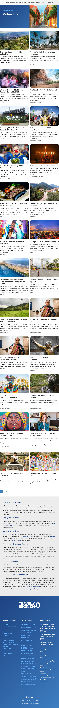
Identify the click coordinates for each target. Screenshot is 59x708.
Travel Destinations (9, 626)
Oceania (5, 638)
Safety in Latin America (33, 587)
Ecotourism (25, 643)
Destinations (23, 2)
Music (24, 661)
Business (24, 630)
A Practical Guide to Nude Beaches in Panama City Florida (47, 636)
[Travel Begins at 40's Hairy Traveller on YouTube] (32, 697)
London (25, 659)
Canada (23, 632)
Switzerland (32, 676)
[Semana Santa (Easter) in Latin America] (44, 346)
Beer (29, 627)
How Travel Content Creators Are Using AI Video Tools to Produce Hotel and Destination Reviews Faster (47, 646)
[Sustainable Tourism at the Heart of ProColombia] (44, 422)
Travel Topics (7, 651)
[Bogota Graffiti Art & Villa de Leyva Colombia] (14, 422)
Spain (34, 668)
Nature (30, 661)
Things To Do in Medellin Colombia (44, 242)
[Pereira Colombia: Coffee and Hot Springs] (44, 268)
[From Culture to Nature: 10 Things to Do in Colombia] (14, 308)
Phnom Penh (24, 663)
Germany (24, 650)
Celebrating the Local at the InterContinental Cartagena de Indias (12, 282)
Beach (24, 627)
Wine (34, 684)
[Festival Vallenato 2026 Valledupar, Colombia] (14, 346)
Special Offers (7, 648)
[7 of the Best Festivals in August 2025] (44, 78)
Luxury (32, 658)
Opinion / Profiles (8, 642)
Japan (26, 656)
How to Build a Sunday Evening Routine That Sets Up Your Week (48, 661)
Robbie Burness (4, 332)
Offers (49, 2)
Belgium (34, 627)
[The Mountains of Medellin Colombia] (14, 40)
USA (23, 682)
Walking (29, 682)
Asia (4, 631)
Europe (5, 629)
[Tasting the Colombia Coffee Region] (44, 384)
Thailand (24, 679)
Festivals (31, 2)
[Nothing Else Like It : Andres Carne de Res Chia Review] (14, 192)
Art (33, 625)
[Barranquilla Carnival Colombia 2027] (44, 462)
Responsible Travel (29, 666)
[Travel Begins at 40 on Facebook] (26, 697)
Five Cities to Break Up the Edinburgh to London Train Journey (48, 669)
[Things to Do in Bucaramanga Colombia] (44, 40)
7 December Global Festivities (42, 166)
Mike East (2, 64)
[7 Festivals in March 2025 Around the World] (44, 116)
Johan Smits (3, 486)
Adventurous (26, 625)
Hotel (33, 653)
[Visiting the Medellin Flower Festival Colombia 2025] (14, 78)
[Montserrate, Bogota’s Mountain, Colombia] (44, 192)
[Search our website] (52, 2)
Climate (31, 638)
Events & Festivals (9, 640)
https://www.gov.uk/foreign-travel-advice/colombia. (37, 589)
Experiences (13, 2)
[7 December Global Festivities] (44, 154)
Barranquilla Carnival (27, 536)
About (5, 655)
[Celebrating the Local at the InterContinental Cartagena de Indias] (14, 268)
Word (22, 686)
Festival (26, 645)
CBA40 (28, 633)
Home (7, 2)
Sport (23, 671)
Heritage (25, 653)
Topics (43, 2)
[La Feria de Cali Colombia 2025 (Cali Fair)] (14, 462)
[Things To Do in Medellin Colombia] (44, 230)
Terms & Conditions (26, 700)
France (30, 648)
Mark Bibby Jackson (35, 102)
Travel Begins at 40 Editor (37, 176)
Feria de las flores (16, 541)
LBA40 (31, 656)
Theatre (30, 679)
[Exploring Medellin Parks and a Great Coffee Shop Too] (14, 116)
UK (34, 678)
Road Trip (23, 668)
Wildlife (30, 684)
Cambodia (31, 630)
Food (24, 648)
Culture (26, 640)
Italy (22, 656)
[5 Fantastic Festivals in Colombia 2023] (44, 308)
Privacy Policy (35, 700)
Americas (5, 635)
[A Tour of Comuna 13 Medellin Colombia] (14, 230)
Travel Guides (7, 653)
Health (30, 650)
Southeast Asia (7, 633)
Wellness (24, 684)
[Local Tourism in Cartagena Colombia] (14, 384)
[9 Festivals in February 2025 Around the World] (14, 154)
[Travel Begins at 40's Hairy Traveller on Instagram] (29, 697)
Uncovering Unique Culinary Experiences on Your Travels (47, 677)
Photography (31, 663)
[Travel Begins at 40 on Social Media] (54, 2)
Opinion (38, 2)
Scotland (30, 668)
